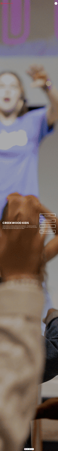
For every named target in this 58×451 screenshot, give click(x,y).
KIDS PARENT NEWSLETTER (47, 231)
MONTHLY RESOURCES (47, 220)
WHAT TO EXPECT (47, 215)
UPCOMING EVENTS (47, 226)
